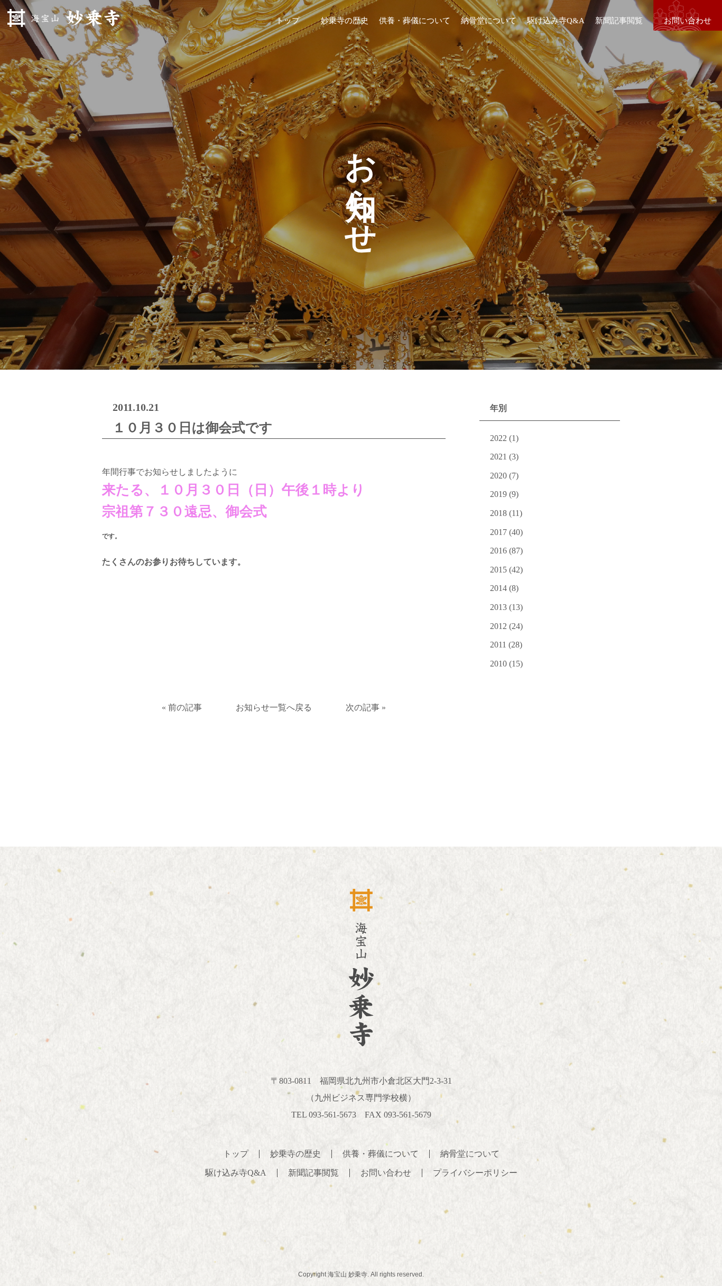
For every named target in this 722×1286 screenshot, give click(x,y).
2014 (498, 588)
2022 (498, 438)
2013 (498, 607)
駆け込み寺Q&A (556, 20)
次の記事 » (366, 707)
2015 (498, 569)
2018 (498, 513)
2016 (498, 550)
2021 (498, 456)
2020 (498, 475)
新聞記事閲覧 (619, 20)
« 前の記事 (182, 707)
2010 (498, 663)
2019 (498, 494)
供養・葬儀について (414, 20)
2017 (498, 532)
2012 (498, 626)
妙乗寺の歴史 (344, 20)
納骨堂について (488, 20)
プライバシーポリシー (475, 1172)
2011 (498, 644)
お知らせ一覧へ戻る (274, 707)
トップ (288, 20)
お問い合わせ (687, 20)
